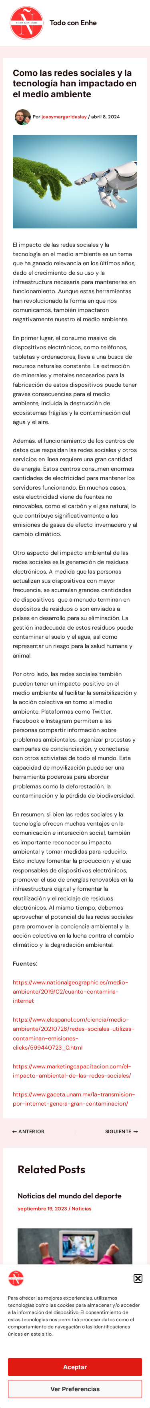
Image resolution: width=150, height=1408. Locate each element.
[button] (138, 1278)
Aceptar (75, 1367)
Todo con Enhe (73, 22)
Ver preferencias (75, 1389)
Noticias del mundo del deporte (70, 1195)
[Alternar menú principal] (131, 23)
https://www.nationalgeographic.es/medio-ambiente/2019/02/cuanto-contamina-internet (70, 992)
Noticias (82, 1208)
